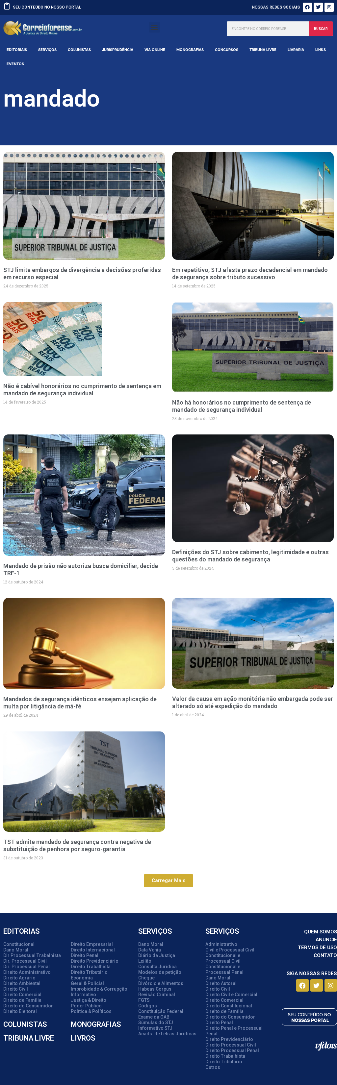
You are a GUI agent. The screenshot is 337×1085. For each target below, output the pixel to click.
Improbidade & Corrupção (99, 989)
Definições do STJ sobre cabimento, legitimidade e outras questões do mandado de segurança (250, 556)
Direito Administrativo (27, 972)
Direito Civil (15, 989)
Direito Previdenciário (94, 961)
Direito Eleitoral (20, 1011)
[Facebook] (307, 7)
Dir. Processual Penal (26, 966)
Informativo (83, 994)
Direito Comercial (22, 994)
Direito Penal (84, 955)
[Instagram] (329, 7)
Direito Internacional (93, 949)
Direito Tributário (89, 972)
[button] (154, 27)
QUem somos (320, 932)
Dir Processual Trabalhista (32, 955)
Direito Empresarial (92, 944)
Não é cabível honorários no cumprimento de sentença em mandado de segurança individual (82, 389)
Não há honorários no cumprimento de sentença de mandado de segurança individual (241, 406)
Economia (82, 977)
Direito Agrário (19, 977)
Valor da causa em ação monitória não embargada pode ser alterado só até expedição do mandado (252, 702)
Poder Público (86, 1005)
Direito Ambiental (21, 983)
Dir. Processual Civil (25, 961)
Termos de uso (317, 947)
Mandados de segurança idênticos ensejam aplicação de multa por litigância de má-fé (80, 703)
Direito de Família (22, 1000)
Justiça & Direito (88, 1000)
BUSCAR (321, 29)
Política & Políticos (91, 1011)
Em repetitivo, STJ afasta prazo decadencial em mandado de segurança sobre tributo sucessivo (250, 273)
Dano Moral (15, 949)
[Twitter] (318, 7)
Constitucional (19, 944)
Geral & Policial (87, 983)
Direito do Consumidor (28, 1005)
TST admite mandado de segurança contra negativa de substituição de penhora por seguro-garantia (77, 845)
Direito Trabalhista (91, 966)
